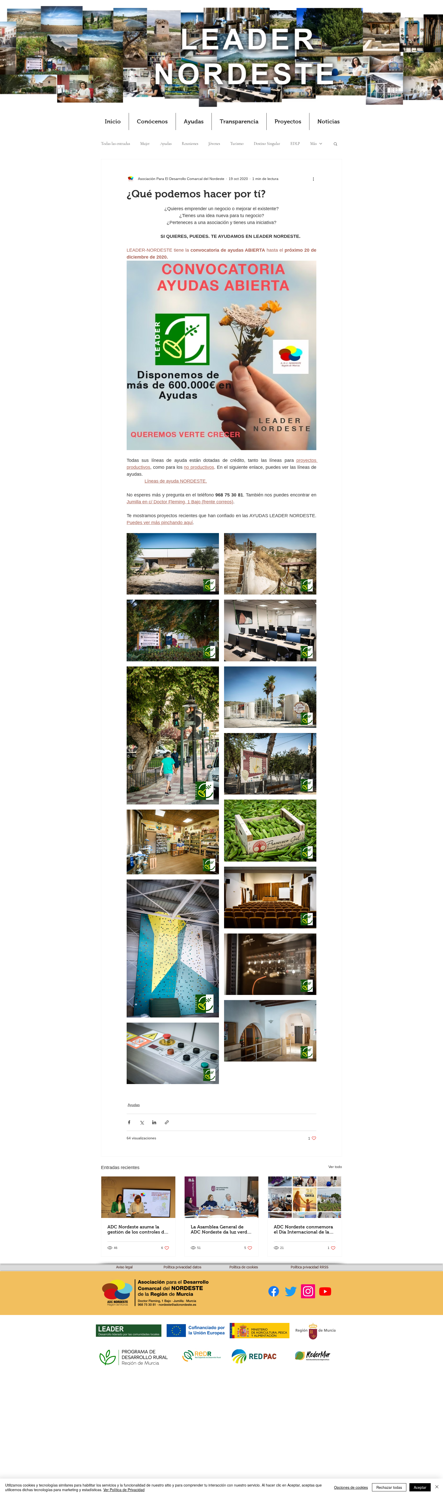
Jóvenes (214, 143)
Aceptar (420, 1487)
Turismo (237, 143)
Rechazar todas (389, 1487)
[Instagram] (308, 1291)
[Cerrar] (437, 1487)
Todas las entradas (115, 143)
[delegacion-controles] (138, 1197)
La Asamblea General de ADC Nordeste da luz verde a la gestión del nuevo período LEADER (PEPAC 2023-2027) (220, 1229)
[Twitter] (291, 1291)
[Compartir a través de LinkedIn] (154, 1122)
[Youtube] (325, 1291)
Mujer (145, 143)
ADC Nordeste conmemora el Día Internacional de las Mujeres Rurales (303, 1229)
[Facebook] (274, 1291)
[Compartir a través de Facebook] (129, 1122)
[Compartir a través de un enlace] (166, 1122)
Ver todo (335, 1167)
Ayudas (166, 143)
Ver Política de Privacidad (124, 1489)
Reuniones (190, 143)
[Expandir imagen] (173, 564)
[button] (152, 121)
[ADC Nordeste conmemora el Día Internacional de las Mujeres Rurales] (305, 1197)
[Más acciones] (313, 179)
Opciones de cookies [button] (351, 1487)
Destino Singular (267, 143)
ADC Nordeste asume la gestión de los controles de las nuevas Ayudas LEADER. (137, 1229)
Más (313, 143)
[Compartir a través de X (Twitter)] (141, 1122)
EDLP (295, 143)
